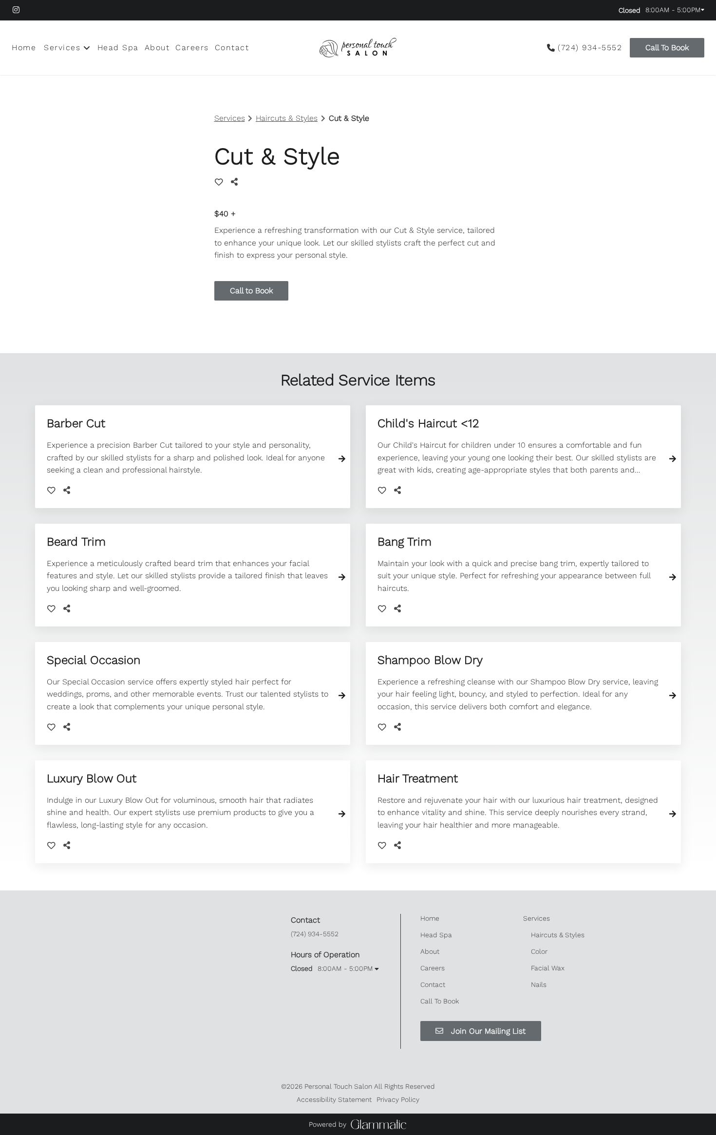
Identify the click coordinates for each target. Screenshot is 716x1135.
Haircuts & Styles (287, 118)
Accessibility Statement (334, 1099)
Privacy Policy (398, 1099)
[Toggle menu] (87, 48)
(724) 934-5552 (590, 47)
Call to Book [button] (251, 290)
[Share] (236, 182)
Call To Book (667, 47)
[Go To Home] (358, 47)
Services (229, 118)
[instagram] (21, 10)
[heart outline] (219, 182)
